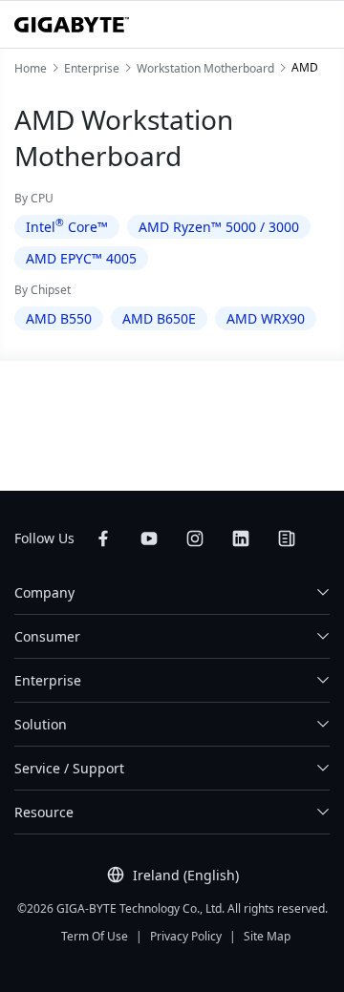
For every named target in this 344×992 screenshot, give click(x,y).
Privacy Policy (186, 936)
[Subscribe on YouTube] (149, 538)
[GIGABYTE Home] (71, 24)
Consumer (47, 636)
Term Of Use (94, 936)
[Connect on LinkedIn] (241, 538)
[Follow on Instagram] (195, 538)
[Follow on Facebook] (103, 538)
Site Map (267, 936)
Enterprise (47, 680)
